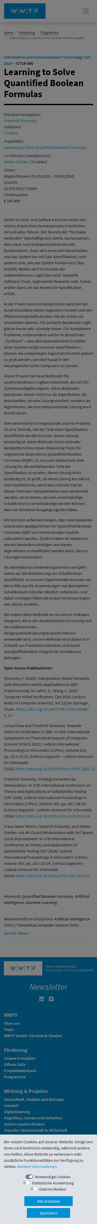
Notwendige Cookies (53, 1176)
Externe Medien (52, 1189)
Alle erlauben (48, 1201)
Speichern (48, 1213)
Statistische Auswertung (53, 1182)
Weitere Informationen (37, 1166)
